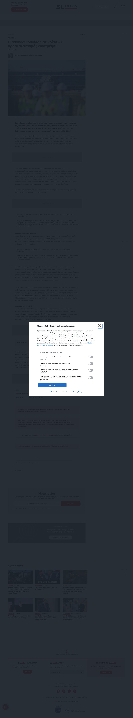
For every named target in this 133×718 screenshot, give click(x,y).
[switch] (90, 357)
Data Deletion (55, 392)
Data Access (66, 392)
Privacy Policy (77, 392)
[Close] (100, 326)
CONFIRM (52, 385)
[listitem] (66, 353)
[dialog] (66, 359)
